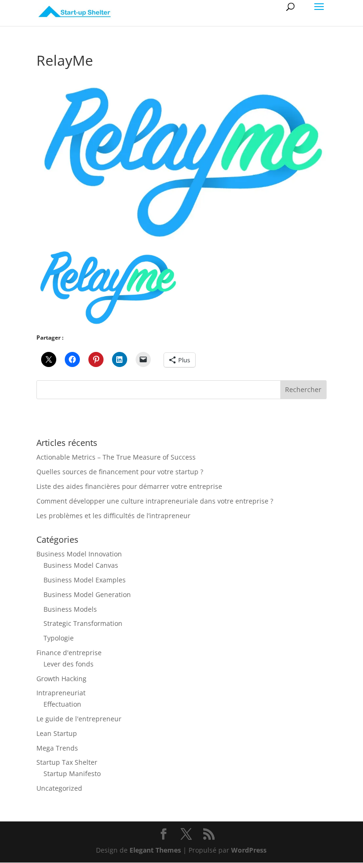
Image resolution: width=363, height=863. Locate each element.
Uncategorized (59, 788)
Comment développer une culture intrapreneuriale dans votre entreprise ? (154, 500)
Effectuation (62, 704)
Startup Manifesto (72, 773)
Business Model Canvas (80, 565)
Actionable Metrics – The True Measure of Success (116, 457)
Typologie (58, 637)
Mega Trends (57, 747)
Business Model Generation (87, 594)
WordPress (249, 850)
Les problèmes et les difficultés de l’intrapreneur (113, 515)
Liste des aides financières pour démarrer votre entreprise (129, 486)
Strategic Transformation (82, 623)
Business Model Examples (84, 579)
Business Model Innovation (79, 553)
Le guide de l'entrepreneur (78, 718)
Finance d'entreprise (69, 652)
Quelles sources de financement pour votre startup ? (119, 471)
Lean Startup (56, 733)
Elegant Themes (155, 850)
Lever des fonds (68, 663)
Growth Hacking (61, 678)
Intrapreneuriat (61, 692)
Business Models (70, 609)
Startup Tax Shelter (66, 762)
